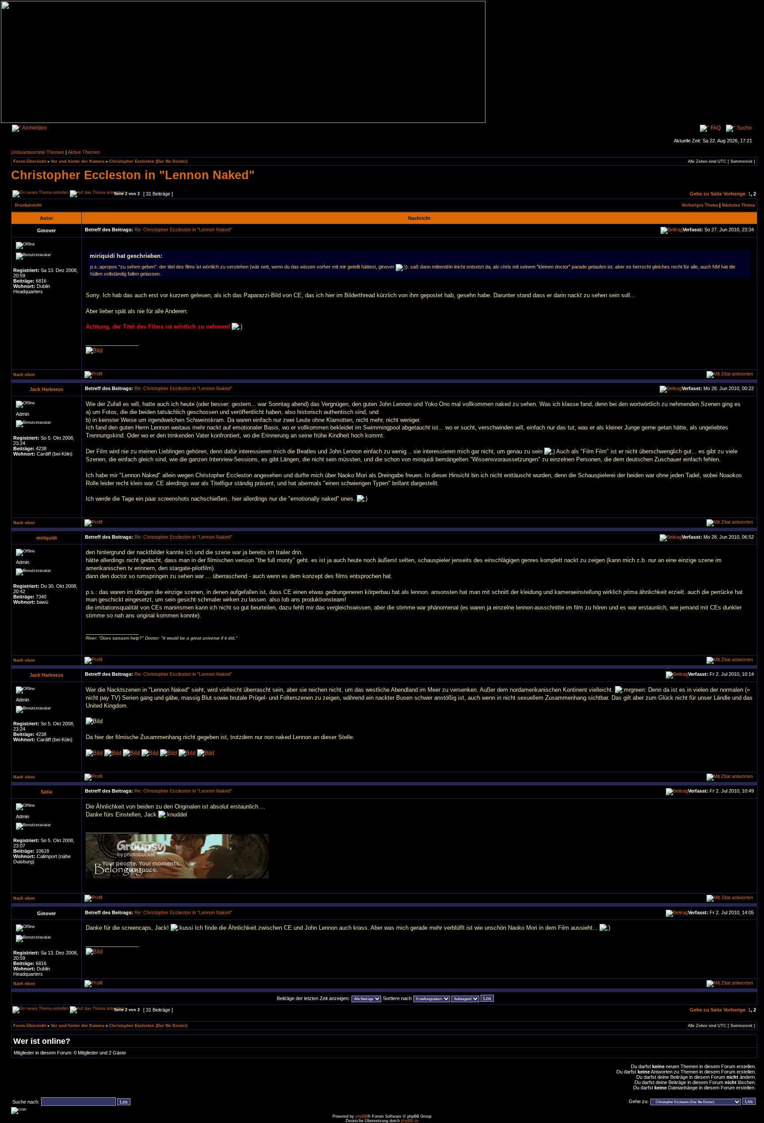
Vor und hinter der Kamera (77, 161)
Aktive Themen (84, 152)
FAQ (715, 128)
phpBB (361, 1116)
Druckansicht (28, 205)
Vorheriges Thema (700, 205)
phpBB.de (410, 1121)
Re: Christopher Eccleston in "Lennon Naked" (183, 229)
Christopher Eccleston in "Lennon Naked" (133, 175)
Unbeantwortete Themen (37, 152)
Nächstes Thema (738, 205)
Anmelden (34, 128)
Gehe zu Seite (706, 193)
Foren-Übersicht (29, 161)
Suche (743, 128)
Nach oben (24, 374)
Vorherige (734, 193)
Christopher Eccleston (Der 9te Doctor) (148, 161)
